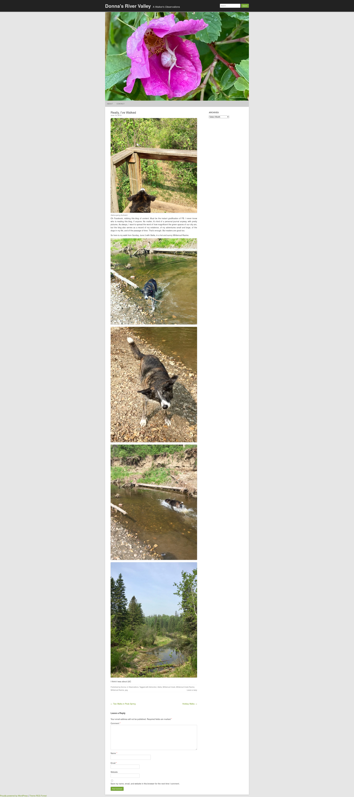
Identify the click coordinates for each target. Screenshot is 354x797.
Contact (120, 103)
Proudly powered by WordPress (14, 795)
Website (114, 772)
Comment (115, 723)
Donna (123, 687)
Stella (160, 687)
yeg (126, 690)
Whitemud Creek (169, 687)
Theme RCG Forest (38, 795)
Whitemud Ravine (117, 690)
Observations (134, 687)
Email (114, 763)
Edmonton (153, 687)
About (110, 103)
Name (114, 753)
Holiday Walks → (189, 703)
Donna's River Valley (128, 5)
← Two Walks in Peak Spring (123, 703)
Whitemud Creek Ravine (185, 687)
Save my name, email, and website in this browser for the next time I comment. (145, 783)
